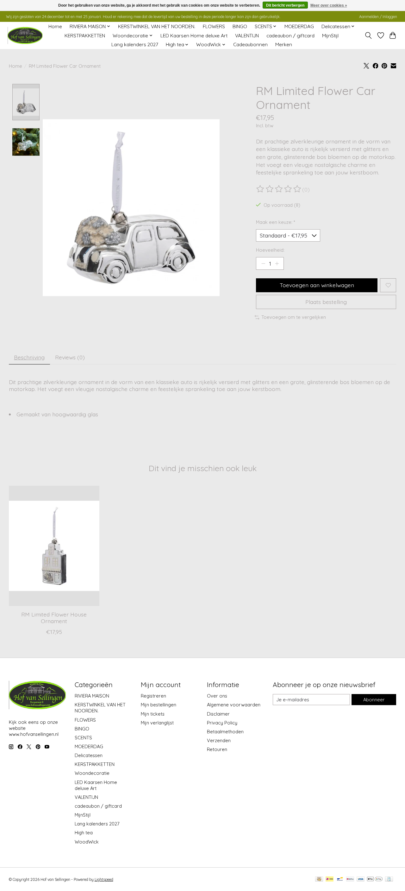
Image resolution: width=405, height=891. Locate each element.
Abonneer (374, 700)
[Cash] (319, 879)
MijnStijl (330, 36)
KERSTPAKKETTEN (85, 36)
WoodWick (87, 842)
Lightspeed (104, 879)
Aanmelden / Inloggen (378, 16)
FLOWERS (214, 26)
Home (55, 26)
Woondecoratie (92, 773)
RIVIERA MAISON (92, 696)
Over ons (217, 696)
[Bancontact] (340, 879)
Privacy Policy (222, 723)
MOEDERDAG (299, 26)
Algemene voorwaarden (233, 705)
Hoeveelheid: (270, 250)
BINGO (240, 26)
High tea (84, 833)
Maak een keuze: (275, 222)
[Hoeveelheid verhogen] (276, 263)
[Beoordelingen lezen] (279, 189)
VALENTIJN (247, 36)
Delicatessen (89, 755)
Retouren (217, 749)
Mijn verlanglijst (157, 723)
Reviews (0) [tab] (70, 357)
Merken (283, 44)
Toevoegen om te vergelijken (293, 317)
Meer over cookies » (328, 5)
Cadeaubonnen (250, 44)
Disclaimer (218, 714)
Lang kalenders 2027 (134, 44)
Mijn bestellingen (158, 705)
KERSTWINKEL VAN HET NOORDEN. (156, 26)
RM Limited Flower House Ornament (54, 617)
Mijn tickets (153, 714)
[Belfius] (350, 879)
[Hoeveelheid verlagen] (263, 263)
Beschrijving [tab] (29, 357)
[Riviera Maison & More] (25, 35)
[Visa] (361, 879)
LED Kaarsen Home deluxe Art (193, 36)
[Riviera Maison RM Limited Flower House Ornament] (54, 546)
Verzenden (219, 740)
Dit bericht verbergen (285, 5)
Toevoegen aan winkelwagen (317, 284)
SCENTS (83, 738)
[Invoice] (389, 879)
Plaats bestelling (326, 301)
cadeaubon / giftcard (290, 36)
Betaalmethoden (225, 732)
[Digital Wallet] (375, 879)
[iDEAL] (329, 879)
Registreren (153, 696)
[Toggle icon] (368, 35)
